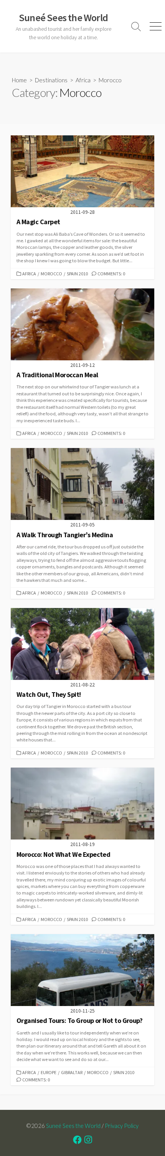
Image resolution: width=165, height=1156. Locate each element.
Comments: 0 (111, 274)
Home (19, 80)
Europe (48, 1072)
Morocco (51, 274)
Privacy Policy (122, 1125)
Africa (83, 80)
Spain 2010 (77, 274)
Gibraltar (71, 1072)
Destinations (51, 80)
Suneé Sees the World (73, 1125)
